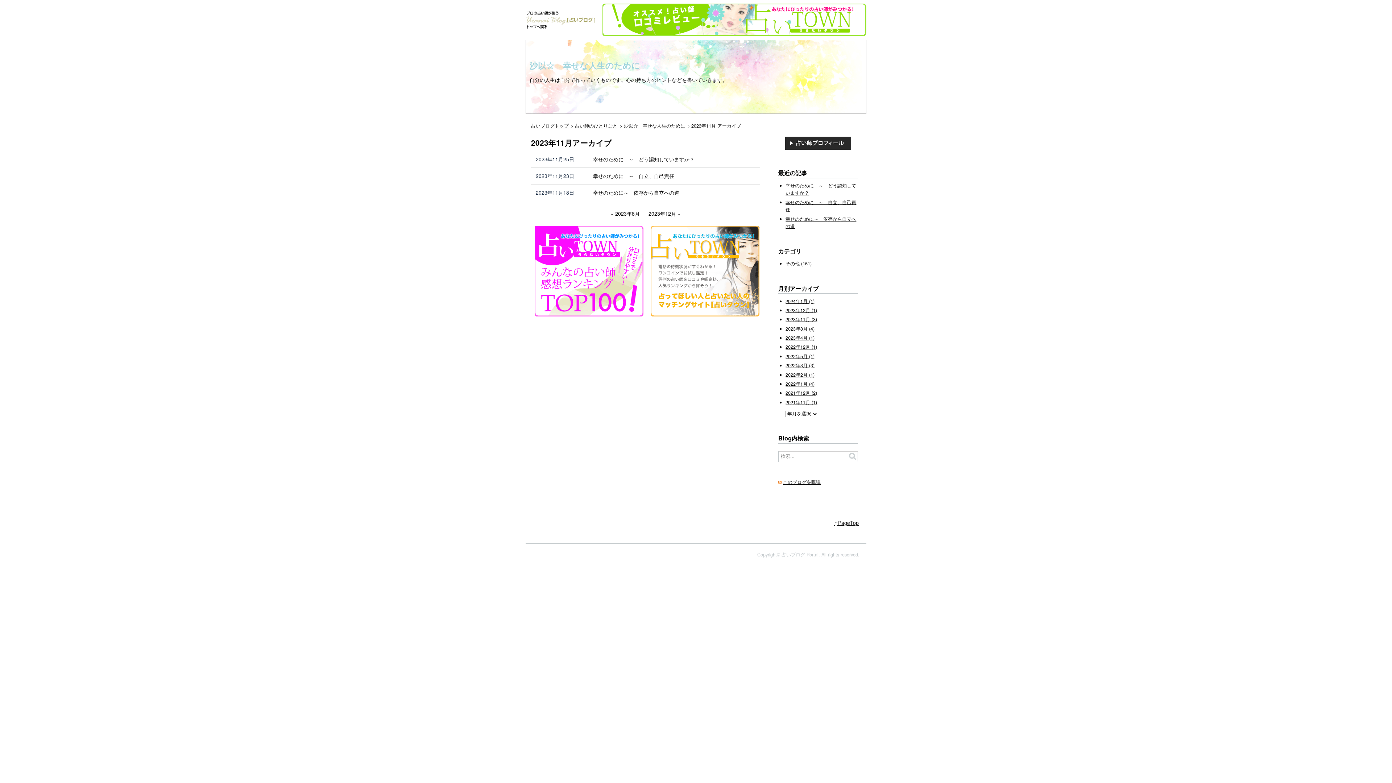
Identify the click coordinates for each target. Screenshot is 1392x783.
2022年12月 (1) (801, 347)
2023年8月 (627, 213)
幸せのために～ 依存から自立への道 (636, 192)
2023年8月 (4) (800, 329)
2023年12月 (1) (801, 310)
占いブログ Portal (800, 554)
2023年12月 (662, 213)
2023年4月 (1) (800, 338)
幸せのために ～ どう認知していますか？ (644, 159)
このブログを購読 (802, 482)
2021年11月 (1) (801, 402)
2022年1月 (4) (800, 384)
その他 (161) (799, 263)
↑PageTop (846, 522)
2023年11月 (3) (801, 319)
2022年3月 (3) (800, 365)
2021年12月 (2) (801, 393)
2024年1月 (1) (800, 301)
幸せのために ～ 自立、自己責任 (633, 175)
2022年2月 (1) (800, 375)
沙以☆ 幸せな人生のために (585, 65)
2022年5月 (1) (800, 356)
